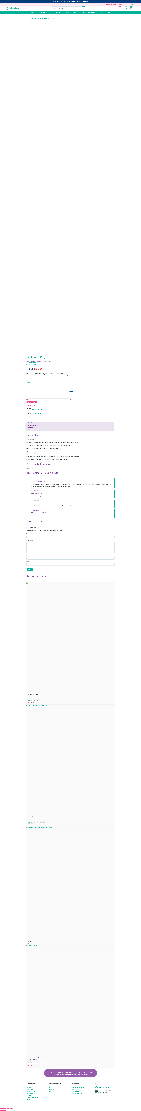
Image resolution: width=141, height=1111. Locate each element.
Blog (108, 12)
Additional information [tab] (34, 425)
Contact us (29, 1099)
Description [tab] (31, 423)
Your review (29, 540)
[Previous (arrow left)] (1, 1110)
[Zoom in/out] (1, 1108)
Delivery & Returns (31, 1091)
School (29, 410)
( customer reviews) (32, 362)
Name (28, 555)
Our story (29, 1087)
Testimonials (30, 1093)
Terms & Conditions (32, 1097)
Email (28, 561)
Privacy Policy (30, 1095)
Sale (101, 12)
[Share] (7, 1108)
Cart (50, 1091)
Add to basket (31, 402)
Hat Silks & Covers (70, 12)
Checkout (52, 1089)
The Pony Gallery (31, 1089)
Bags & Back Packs (88, 12)
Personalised (76, 1091)
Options (28, 386)
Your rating (29, 534)
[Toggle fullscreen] (4, 1108)
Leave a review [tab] (32, 430)
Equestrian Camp (77, 1093)
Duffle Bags (47, 18)
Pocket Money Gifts (78, 1087)
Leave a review (32, 364)
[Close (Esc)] (11, 1108)
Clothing (43, 12)
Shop (32, 12)
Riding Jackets (56, 12)
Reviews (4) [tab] (31, 427)
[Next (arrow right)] (4, 1110)
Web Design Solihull (99, 1092)
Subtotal (28, 382)
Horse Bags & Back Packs (36, 18)
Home (28, 18)
